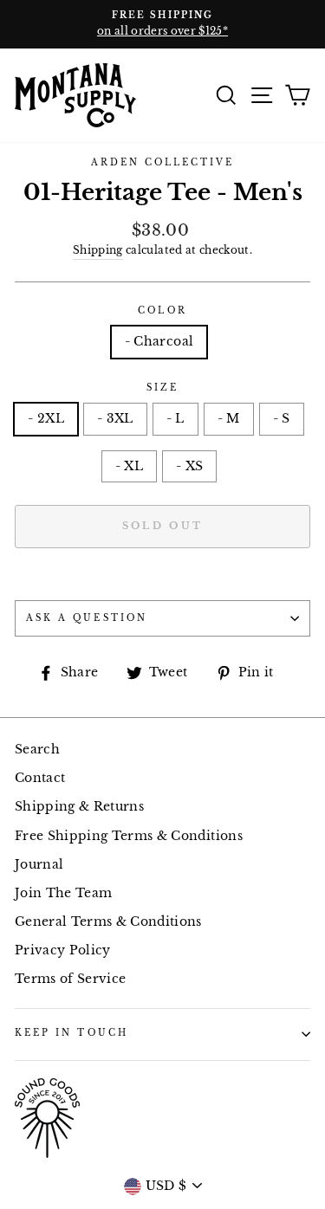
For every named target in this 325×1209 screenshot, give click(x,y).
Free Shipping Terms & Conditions (129, 836)
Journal (39, 864)
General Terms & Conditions (108, 922)
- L (175, 418)
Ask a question (86, 618)
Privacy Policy (63, 950)
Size (162, 387)
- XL (129, 466)
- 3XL (115, 418)
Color (162, 310)
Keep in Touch (71, 1032)
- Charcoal (159, 341)
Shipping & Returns (79, 806)
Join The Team (63, 893)
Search (37, 749)
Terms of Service (70, 979)
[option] (162, 24)
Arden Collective (163, 162)
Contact (40, 778)
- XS (189, 466)
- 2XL (46, 418)
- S (281, 418)
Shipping (98, 250)
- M (229, 418)
